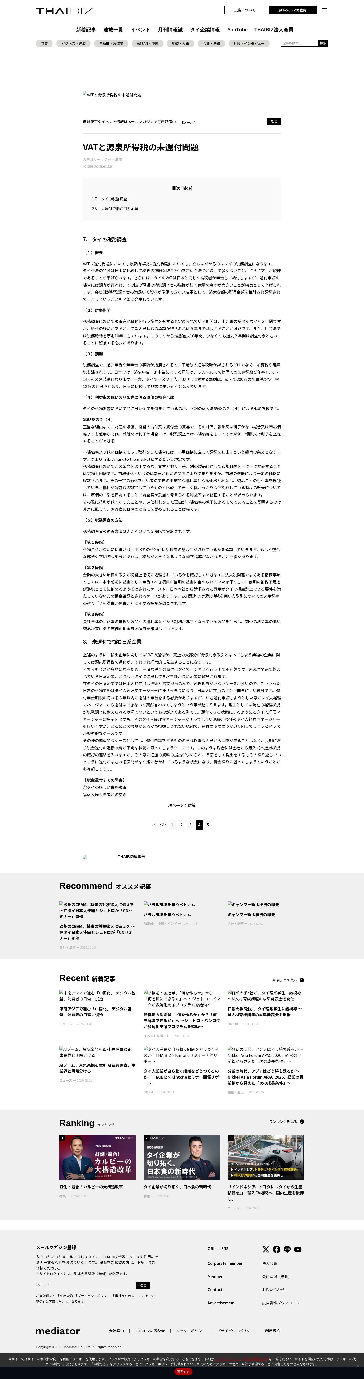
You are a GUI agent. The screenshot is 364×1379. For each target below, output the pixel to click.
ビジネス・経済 (73, 43)
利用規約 (66, 1295)
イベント (141, 29)
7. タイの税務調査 (109, 198)
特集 (44, 43)
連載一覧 (113, 29)
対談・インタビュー (249, 43)
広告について (244, 9)
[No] (357, 1365)
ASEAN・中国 (147, 43)
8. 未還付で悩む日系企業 (115, 208)
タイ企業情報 (205, 29)
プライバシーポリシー (94, 1295)
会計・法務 (211, 43)
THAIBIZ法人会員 (273, 29)
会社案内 (116, 1330)
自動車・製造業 (111, 43)
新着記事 (86, 29)
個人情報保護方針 (256, 1359)
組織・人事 (180, 43)
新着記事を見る (285, 980)
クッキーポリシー (191, 1330)
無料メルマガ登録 (293, 9)
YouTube (237, 29)
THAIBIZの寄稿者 (150, 1330)
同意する (183, 1372)
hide (187, 188)
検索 (323, 43)
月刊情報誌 (170, 29)
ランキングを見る (283, 1121)
